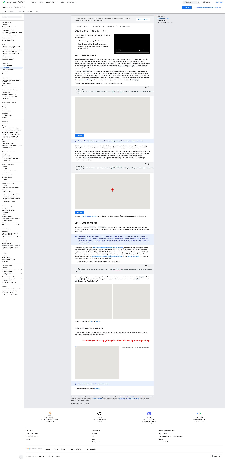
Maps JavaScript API (17, 7)
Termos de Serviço (164, 442)
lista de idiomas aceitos (89, 216)
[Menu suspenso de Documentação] (57, 2)
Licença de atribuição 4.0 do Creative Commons (132, 397)
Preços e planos (163, 433)
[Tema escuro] (145, 87)
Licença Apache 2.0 (97, 398)
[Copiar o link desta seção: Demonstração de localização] (105, 328)
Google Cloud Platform (76, 449)
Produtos (33, 2)
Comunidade (71, 2)
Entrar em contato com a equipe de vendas (208, 7)
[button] (11, 98)
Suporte (161, 439)
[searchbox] (12, 17)
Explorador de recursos (32, 436)
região (114, 141)
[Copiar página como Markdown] (103, 30)
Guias (4, 11)
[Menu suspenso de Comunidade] (77, 2)
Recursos (30, 11)
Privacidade (41, 456)
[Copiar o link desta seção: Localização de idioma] (98, 55)
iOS (93, 436)
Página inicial (78, 26)
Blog (62, 2)
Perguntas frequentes (32, 433)
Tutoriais (28, 439)
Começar (186, 7)
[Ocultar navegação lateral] (21, 457)
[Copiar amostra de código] (148, 87)
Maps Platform (18, 2)
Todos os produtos (91, 449)
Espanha (97, 321)
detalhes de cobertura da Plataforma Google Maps (107, 256)
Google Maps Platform (96, 26)
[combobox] (191, 2)
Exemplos (21, 11)
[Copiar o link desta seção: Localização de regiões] (99, 223)
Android (94, 433)
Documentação (50, 2)
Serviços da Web (96, 442)
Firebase (63, 449)
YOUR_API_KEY (117, 91)
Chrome (55, 449)
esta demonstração (85, 80)
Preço (41, 2)
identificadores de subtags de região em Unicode (107, 248)
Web (4, 7)
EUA (90, 321)
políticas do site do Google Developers (129, 398)
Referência (12, 11)
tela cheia (97, 389)
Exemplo (79, 135)
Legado (38, 11)
